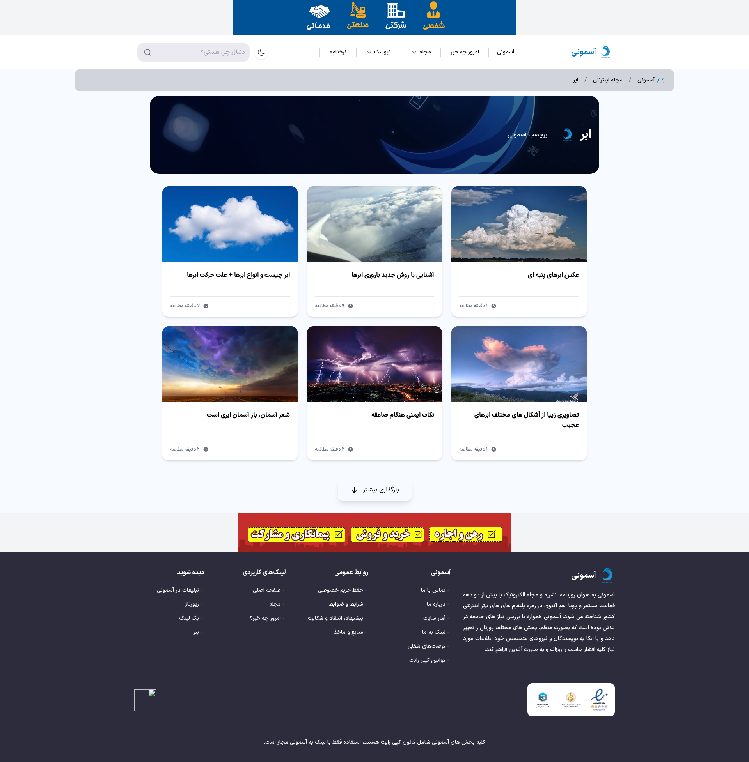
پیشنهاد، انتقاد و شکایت (335, 618)
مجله (275, 604)
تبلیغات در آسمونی (178, 590)
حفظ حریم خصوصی (340, 590)
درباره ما (436, 604)
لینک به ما (433, 632)
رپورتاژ (192, 604)
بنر (196, 632)
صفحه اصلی (267, 590)
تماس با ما (433, 590)
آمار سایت (434, 618)
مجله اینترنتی (608, 80)
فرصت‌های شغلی (426, 646)
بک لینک (189, 618)
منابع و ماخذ (348, 632)
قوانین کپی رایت (427, 660)
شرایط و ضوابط (346, 604)
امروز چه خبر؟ (265, 618)
